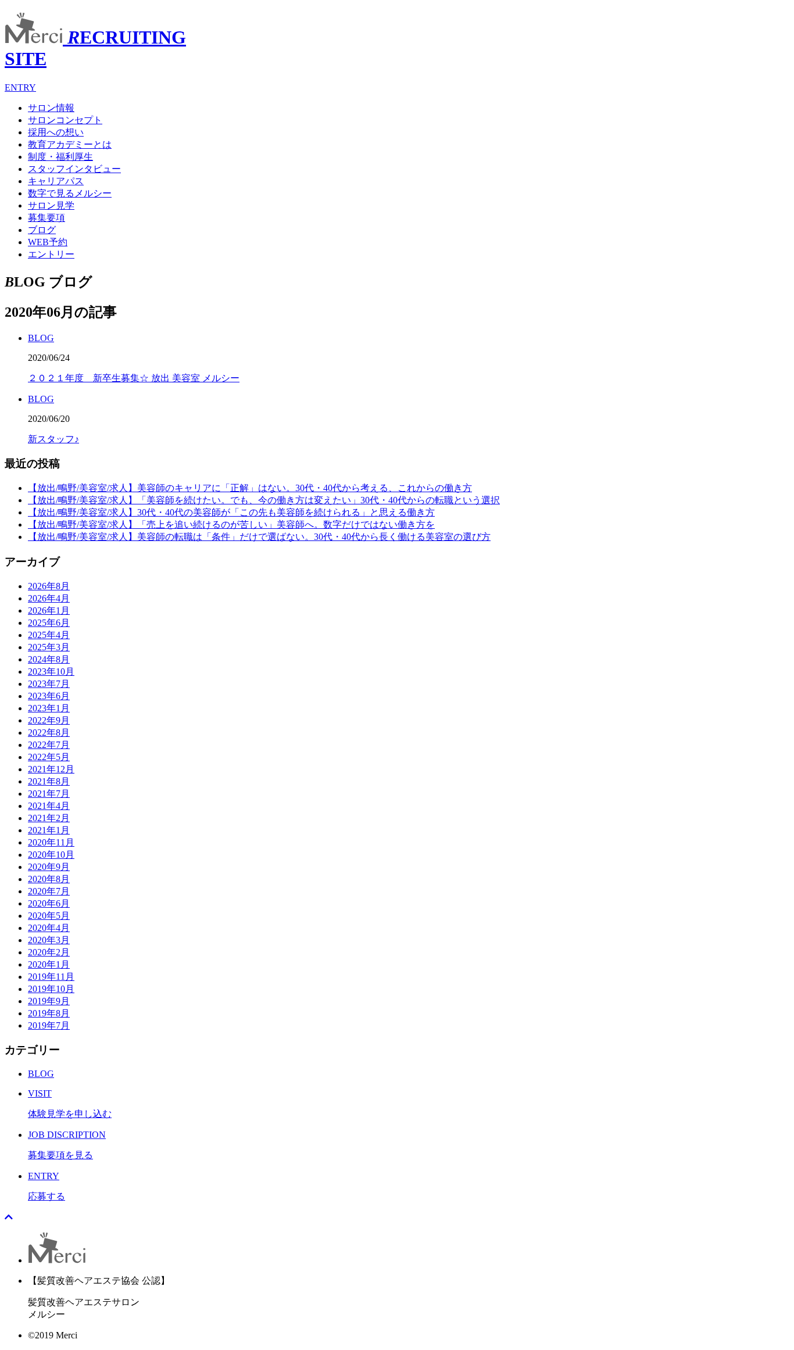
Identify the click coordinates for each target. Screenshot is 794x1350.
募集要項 (46, 218)
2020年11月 (51, 842)
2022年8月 (49, 732)
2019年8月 (49, 1013)
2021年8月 (49, 781)
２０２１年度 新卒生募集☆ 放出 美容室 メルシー (133, 378)
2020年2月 (49, 952)
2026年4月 (49, 598)
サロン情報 (51, 108)
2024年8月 (49, 659)
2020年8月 (49, 879)
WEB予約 (47, 242)
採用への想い (56, 132)
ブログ (42, 230)
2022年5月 (49, 757)
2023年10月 (51, 671)
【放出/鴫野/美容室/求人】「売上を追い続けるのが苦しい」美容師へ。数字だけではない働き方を (231, 524)
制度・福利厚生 (60, 157)
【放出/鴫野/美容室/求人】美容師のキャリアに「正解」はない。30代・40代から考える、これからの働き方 (250, 488)
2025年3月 (49, 647)
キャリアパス (56, 181)
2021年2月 (49, 818)
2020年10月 (51, 855)
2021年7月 (49, 793)
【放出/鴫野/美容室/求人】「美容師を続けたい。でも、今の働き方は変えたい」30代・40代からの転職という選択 (264, 500)
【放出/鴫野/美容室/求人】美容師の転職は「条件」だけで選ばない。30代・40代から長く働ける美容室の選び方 (259, 537)
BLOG (41, 338)
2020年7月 (49, 891)
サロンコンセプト (65, 120)
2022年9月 (49, 720)
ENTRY (20, 87)
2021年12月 (51, 769)
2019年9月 (49, 1001)
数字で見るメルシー (70, 193)
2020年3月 (49, 940)
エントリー (51, 254)
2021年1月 (49, 830)
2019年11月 (51, 977)
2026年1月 (49, 610)
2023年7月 (49, 684)
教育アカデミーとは (70, 144)
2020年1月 (49, 964)
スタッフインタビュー (74, 169)
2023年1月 (49, 708)
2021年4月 (49, 806)
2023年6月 (49, 696)
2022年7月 (49, 745)
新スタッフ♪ (53, 439)
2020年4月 (49, 928)
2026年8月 (49, 586)
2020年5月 (49, 916)
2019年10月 (51, 989)
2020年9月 (49, 867)
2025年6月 (49, 623)
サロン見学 (51, 205)
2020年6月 (49, 903)
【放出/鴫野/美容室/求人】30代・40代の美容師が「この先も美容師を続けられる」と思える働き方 (231, 512)
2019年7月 (49, 1025)
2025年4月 (49, 635)
